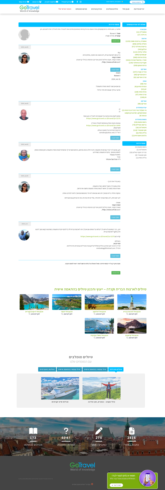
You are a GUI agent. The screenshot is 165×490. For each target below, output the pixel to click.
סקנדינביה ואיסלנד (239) (137, 63)
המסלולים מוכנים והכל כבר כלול (122, 477)
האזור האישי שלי (64, 9)
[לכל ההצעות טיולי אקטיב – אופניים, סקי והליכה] (101, 379)
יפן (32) (143, 89)
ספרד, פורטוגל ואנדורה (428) (136, 60)
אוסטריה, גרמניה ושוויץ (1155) (136, 41)
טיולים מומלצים (112, 9)
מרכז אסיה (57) (140, 94)
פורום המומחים (81, 9)
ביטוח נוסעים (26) (140, 122)
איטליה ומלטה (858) (139, 44)
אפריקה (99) (142, 104)
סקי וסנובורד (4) (140, 155)
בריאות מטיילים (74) (139, 125)
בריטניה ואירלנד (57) (139, 46)
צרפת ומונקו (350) (140, 65)
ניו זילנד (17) (142, 35)
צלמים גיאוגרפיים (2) (139, 135)
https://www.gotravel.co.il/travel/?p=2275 (103, 118)
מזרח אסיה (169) (140, 92)
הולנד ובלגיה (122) (139, 52)
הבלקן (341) (142, 49)
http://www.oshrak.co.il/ (111, 62)
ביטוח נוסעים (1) (140, 147)
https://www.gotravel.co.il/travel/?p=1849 (103, 125)
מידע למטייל (67, 2)
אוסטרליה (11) (141, 32)
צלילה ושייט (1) (141, 158)
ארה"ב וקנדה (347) (139, 72)
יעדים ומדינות (139, 9)
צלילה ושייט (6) (141, 133)
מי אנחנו (35, 2)
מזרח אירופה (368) (139, 57)
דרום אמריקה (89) (140, 74)
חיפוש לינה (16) (141, 127)
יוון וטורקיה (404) (140, 54)
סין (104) (143, 97)
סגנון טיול (125, 9)
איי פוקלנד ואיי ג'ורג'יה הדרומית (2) (134, 110)
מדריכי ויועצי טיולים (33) (138, 152)
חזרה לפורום (116, 41)
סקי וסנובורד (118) (139, 130)
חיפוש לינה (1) (141, 150)
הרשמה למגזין (50, 2)
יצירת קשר (23, 2)
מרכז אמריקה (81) (140, 77)
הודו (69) (143, 84)
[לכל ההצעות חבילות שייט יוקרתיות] (60, 379)
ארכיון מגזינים (96, 9)
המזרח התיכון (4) (140, 86)
